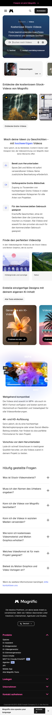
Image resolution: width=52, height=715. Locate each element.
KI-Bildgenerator (10, 646)
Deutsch (26, 624)
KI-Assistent (8, 643)
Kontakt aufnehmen (12, 694)
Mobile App (7, 669)
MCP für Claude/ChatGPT (16, 659)
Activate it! (39, 710)
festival (12, 50)
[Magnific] (26, 602)
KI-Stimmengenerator (12, 652)
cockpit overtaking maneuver (33, 50)
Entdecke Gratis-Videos (15, 126)
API (4, 665)
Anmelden (41, 11)
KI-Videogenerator (10, 649)
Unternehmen (9, 686)
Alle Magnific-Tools (11, 672)
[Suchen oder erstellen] (30, 10)
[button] (26, 624)
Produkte (7, 634)
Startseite (22, 22)
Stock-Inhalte (8, 656)
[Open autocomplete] (8, 42)
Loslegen (7, 679)
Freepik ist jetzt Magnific (24, 3)
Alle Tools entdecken (14, 299)
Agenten (8, 662)
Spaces (6, 639)
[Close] (48, 710)
